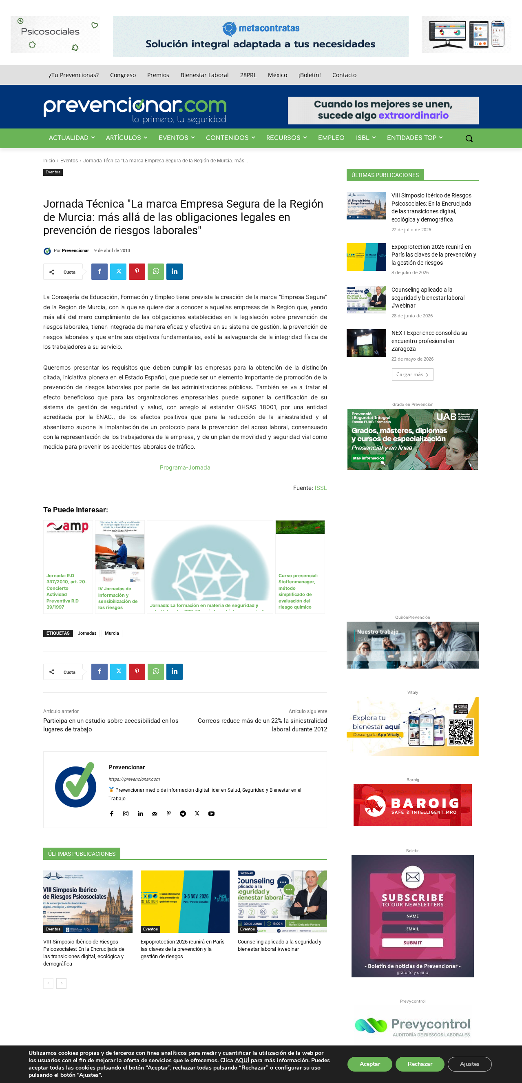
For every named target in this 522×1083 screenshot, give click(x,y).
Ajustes (470, 1064)
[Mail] (154, 812)
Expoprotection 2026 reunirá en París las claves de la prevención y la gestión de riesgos (183, 949)
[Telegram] (183, 812)
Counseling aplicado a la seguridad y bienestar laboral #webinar (428, 297)
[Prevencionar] (135, 110)
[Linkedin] (174, 272)
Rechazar (420, 1064)
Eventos (69, 161)
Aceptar (370, 1064)
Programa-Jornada (185, 467)
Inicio (49, 161)
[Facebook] (99, 272)
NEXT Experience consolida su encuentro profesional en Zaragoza (429, 341)
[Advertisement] (413, 540)
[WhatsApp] (156, 272)
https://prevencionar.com (134, 779)
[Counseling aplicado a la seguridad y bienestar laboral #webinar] (282, 901)
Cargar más (409, 374)
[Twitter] (118, 272)
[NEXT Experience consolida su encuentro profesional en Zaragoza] (366, 343)
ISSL (321, 487)
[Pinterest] (137, 272)
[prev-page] (48, 983)
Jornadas (87, 633)
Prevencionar (75, 250)
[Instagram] (126, 812)
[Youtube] (211, 812)
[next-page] (61, 983)
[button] (469, 138)
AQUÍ (242, 1060)
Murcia (112, 633)
